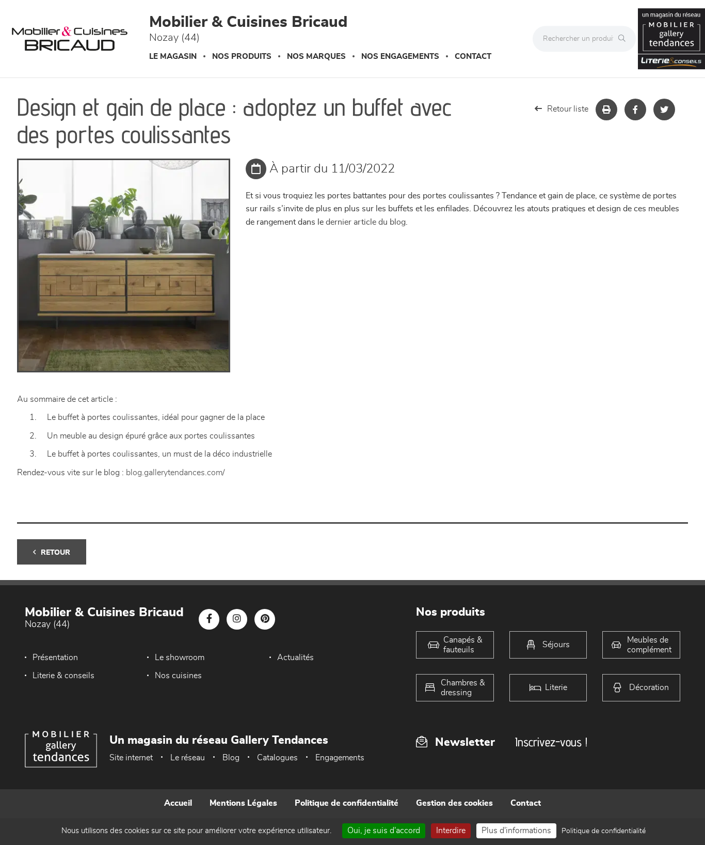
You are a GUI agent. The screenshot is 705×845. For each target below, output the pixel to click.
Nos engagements (400, 56)
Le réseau (187, 758)
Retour (55, 552)
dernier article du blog (366, 222)
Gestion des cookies (454, 803)
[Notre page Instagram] (237, 619)
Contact (473, 56)
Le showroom (179, 657)
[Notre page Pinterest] (264, 619)
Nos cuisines (178, 675)
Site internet (131, 758)
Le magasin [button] (173, 56)
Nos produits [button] (241, 56)
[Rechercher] (624, 39)
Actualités (295, 657)
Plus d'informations (516, 830)
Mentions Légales (243, 803)
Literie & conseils (63, 675)
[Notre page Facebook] (209, 619)
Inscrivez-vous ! (551, 741)
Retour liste (567, 109)
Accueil (178, 803)
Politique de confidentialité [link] (604, 831)
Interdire (451, 830)
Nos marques (316, 56)
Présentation (55, 657)
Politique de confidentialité (346, 803)
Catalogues (277, 758)
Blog (230, 758)
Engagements (339, 758)
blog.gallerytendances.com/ (175, 472)
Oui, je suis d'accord (383, 830)
